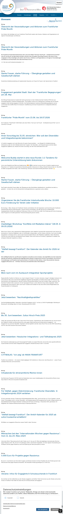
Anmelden (53, 15)
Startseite (19, 15)
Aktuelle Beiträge (35, 15)
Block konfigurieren (55, 21)
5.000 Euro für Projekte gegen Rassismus (20, 455)
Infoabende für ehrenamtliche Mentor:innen (21, 373)
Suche (47, 15)
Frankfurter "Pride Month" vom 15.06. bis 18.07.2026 (25, 117)
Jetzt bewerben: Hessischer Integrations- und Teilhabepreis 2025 (31, 337)
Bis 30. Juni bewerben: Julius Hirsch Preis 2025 (23, 315)
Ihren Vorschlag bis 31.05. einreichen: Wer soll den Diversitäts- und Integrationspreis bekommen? (30, 136)
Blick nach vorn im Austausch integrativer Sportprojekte (27, 273)
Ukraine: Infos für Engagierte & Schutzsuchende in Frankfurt (29, 474)
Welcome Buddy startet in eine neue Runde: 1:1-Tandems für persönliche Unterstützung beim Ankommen (29, 159)
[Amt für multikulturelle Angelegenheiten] (51, 8)
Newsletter (42, 15)
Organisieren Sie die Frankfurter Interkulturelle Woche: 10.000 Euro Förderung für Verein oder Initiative (30, 201)
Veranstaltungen (27, 15)
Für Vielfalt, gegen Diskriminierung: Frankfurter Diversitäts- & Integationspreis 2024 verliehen (29, 392)
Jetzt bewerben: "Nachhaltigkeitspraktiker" (21, 297)
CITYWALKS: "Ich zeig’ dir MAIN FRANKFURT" (22, 355)
